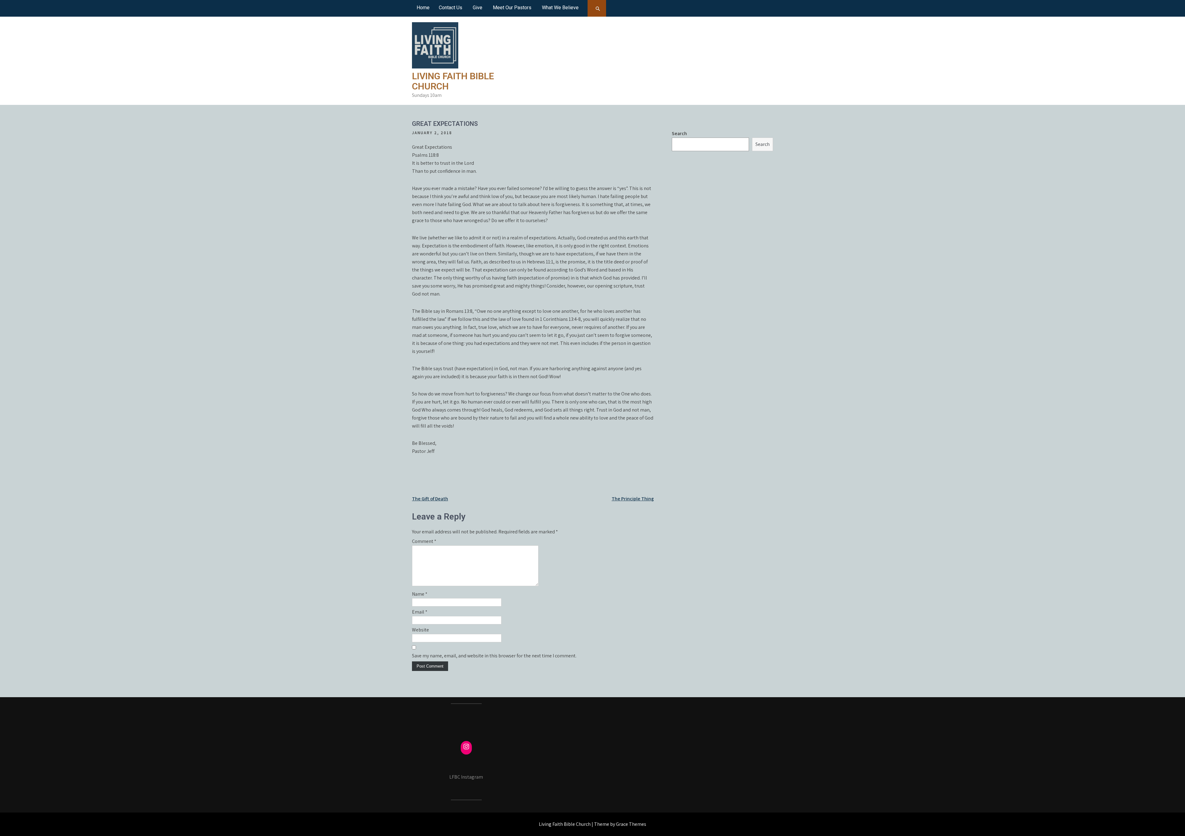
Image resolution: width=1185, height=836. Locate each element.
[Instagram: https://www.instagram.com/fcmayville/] (466, 746)
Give (477, 7)
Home (423, 7)
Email (419, 612)
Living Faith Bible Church (453, 81)
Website (420, 630)
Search (679, 133)
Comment (424, 541)
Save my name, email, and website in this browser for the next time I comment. (494, 655)
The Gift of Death (430, 498)
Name (419, 594)
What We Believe (560, 7)
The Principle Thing (633, 498)
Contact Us (450, 7)
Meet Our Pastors (512, 7)
